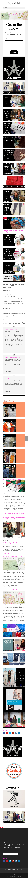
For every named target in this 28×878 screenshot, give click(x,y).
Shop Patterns (17, 871)
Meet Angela (9, 871)
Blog (21, 869)
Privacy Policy (15, 869)
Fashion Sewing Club (14, 14)
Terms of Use (8, 869)
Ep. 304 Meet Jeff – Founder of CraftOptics (12, 847)
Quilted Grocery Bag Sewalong (9, 839)
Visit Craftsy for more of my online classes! (14, 513)
